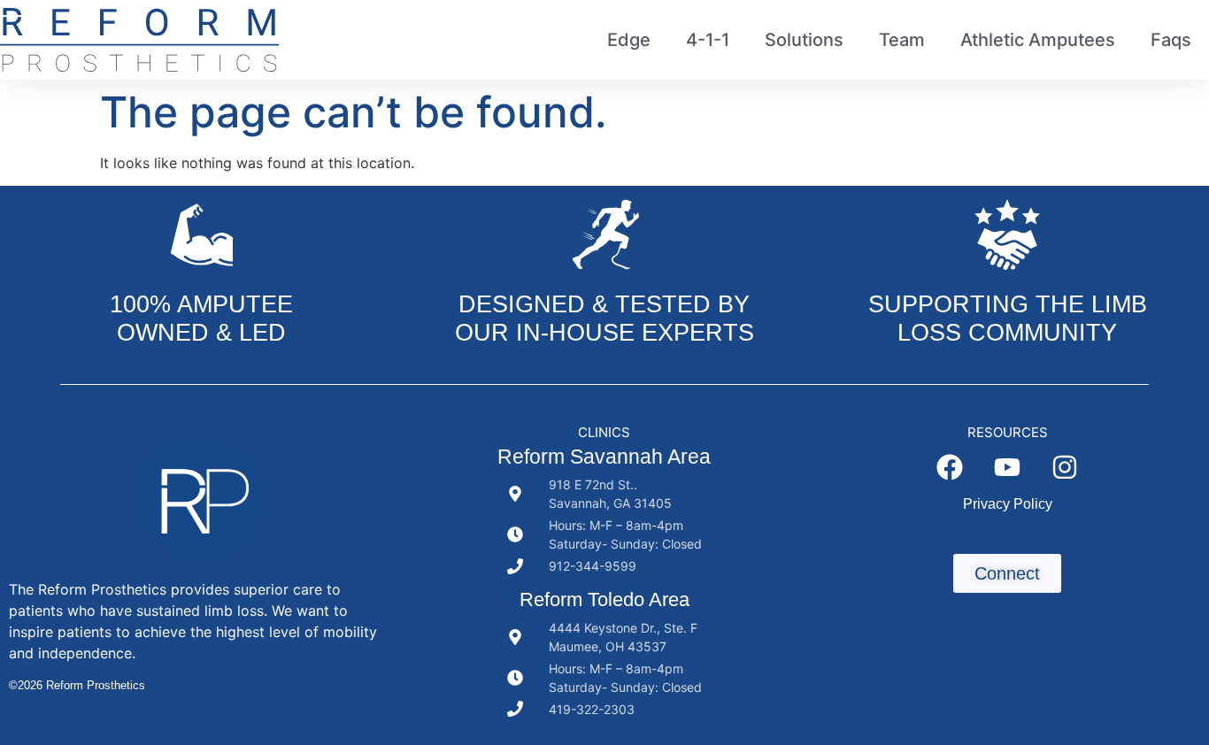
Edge (629, 39)
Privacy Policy (1007, 503)
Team (902, 39)
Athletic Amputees (1037, 39)
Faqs (1171, 39)
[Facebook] (949, 467)
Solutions (804, 39)
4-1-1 (707, 39)
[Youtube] (1007, 467)
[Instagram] (1064, 467)
